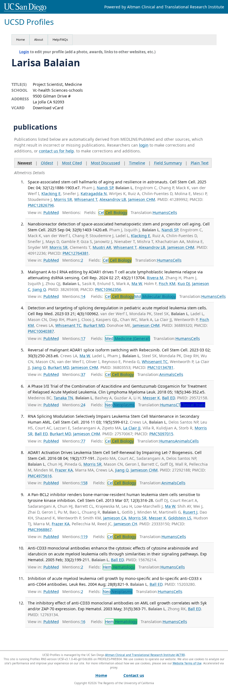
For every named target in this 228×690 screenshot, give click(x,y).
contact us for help (56, 151)
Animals (166, 374)
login (143, 145)
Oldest (47, 163)
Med (127, 338)
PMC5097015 (161, 433)
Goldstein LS (179, 518)
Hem (119, 567)
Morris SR (63, 199)
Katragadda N (94, 193)
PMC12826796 (41, 205)
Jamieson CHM (141, 199)
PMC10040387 (41, 331)
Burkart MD (94, 325)
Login (24, 51)
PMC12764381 (76, 253)
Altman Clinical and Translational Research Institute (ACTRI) (145, 655)
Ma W (137, 283)
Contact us (133, 675)
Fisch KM (167, 283)
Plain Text (200, 163)
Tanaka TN (63, 397)
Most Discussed (105, 163)
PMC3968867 (40, 529)
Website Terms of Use (187, 663)
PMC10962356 (108, 289)
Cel (112, 212)
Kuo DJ (184, 283)
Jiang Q (39, 289)
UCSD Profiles (29, 22)
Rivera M (155, 277)
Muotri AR (102, 247)
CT (190, 404)
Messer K (151, 397)
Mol (155, 296)
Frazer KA (64, 470)
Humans (160, 212)
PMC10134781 (160, 367)
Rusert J (190, 512)
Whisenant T (85, 199)
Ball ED (168, 397)
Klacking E (51, 193)
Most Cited (72, 163)
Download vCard (48, 107)
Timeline (137, 163)
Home (20, 39)
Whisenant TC (68, 325)
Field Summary (168, 163)
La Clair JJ (131, 428)
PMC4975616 (40, 475)
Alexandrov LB (113, 199)
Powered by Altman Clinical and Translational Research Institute (164, 6)
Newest (25, 163)
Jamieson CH (125, 523)
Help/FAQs (60, 39)
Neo (120, 404)
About (38, 39)
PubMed (51, 212)
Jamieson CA (114, 518)
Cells (172, 212)
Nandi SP (105, 187)
